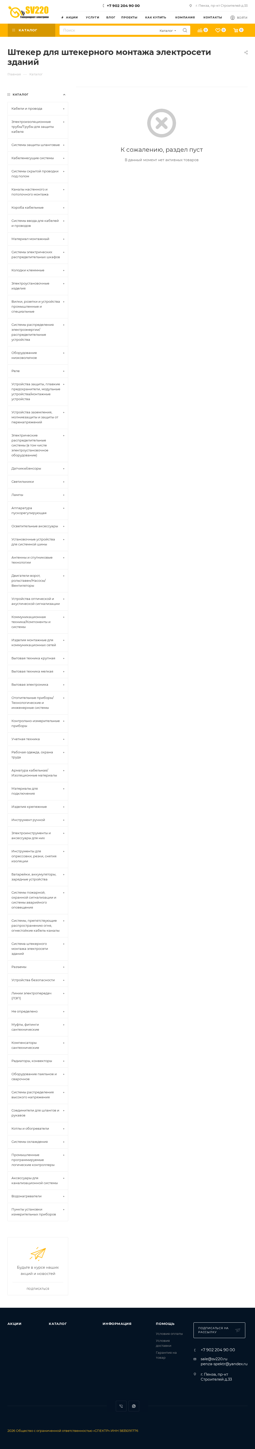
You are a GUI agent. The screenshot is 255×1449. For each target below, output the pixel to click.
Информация (117, 1324)
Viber (121, 1406)
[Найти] (185, 30)
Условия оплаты (169, 1334)
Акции (14, 1324)
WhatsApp (133, 1406)
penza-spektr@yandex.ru (224, 1363)
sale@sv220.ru (214, 1358)
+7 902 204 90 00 (123, 5)
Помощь (165, 1324)
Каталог (58, 1324)
